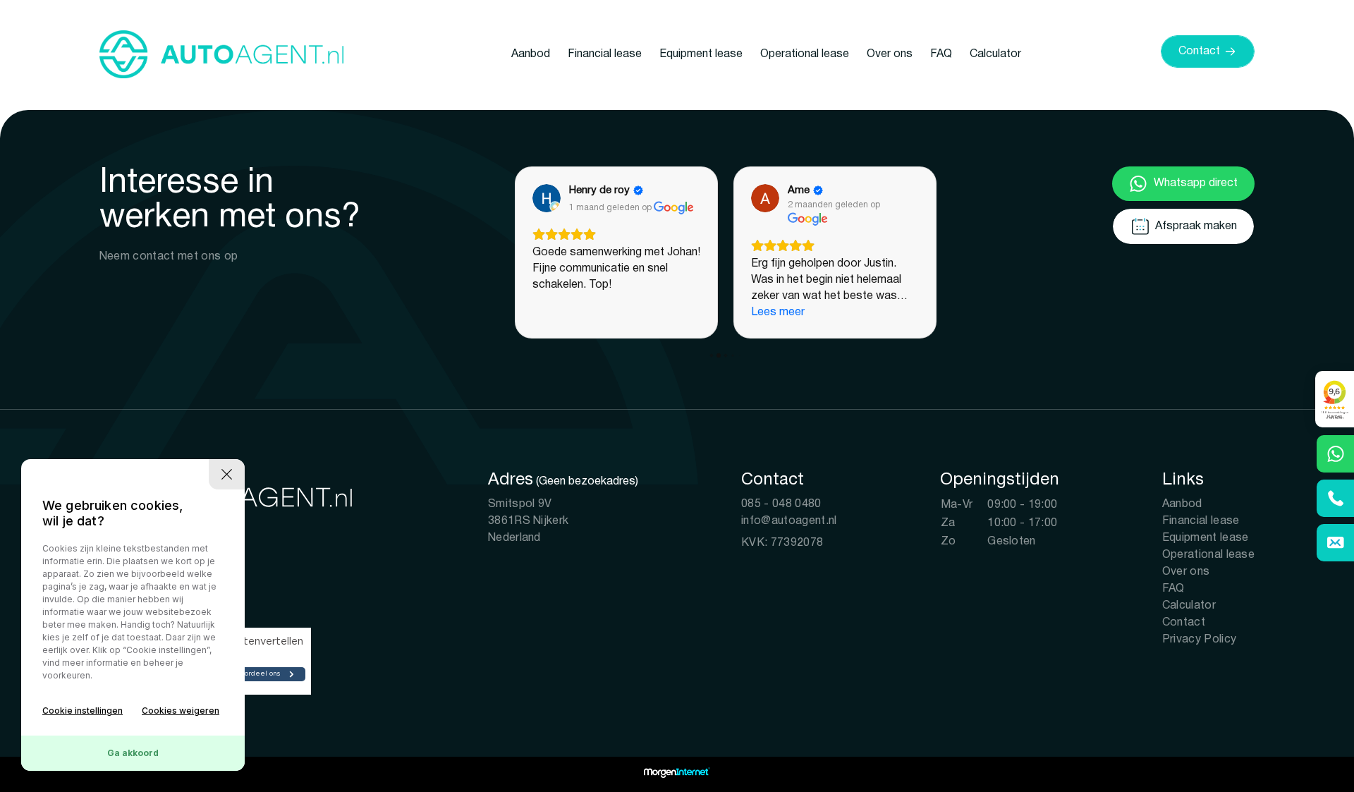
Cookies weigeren (180, 710)
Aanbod (530, 54)
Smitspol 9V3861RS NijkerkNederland (528, 521)
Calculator (995, 54)
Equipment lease (701, 54)
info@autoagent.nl (788, 521)
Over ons (890, 54)
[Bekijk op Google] (546, 198)
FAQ (941, 54)
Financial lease (605, 54)
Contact (1183, 623)
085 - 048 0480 (781, 504)
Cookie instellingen (82, 710)
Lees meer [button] (778, 312)
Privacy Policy (1199, 640)
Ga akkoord (133, 753)
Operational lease (804, 54)
